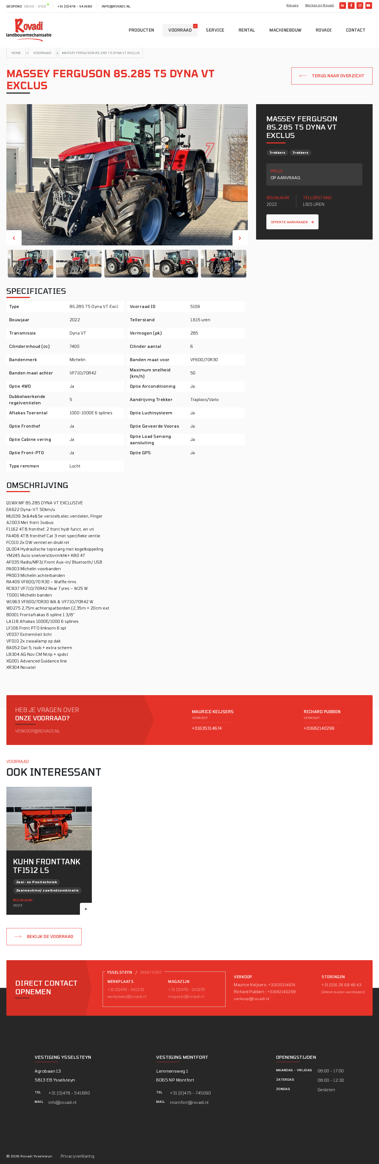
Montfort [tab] (151, 972)
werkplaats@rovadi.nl (127, 996)
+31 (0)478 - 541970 (186, 989)
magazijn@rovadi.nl (186, 996)
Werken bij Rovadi (319, 5)
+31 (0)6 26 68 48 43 (341, 984)
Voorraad (180, 30)
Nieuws (292, 5)
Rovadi (324, 30)
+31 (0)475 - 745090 (190, 1093)
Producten (141, 30)
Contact (355, 30)
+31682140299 (319, 728)
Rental (247, 30)
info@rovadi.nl (116, 6)
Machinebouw (285, 30)
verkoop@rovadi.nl (37, 731)
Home (16, 53)
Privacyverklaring (77, 1156)
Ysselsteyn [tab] (119, 972)
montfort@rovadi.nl (189, 1102)
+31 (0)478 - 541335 (126, 989)
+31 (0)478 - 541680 (74, 6)
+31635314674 (207, 728)
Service (215, 30)
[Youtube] (368, 5)
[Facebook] (351, 5)
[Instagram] (360, 5)
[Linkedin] (342, 5)
